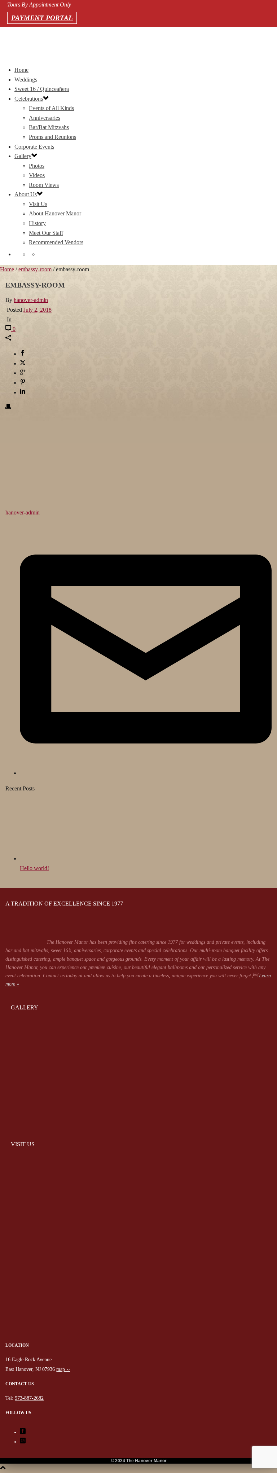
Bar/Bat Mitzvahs (49, 127)
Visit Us (38, 204)
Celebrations (28, 99)
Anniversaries (44, 118)
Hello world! (34, 868)
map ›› (63, 1369)
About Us (25, 194)
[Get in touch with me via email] (146, 773)
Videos (37, 175)
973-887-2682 (8, 43)
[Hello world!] (59, 858)
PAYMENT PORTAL (42, 18)
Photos (36, 166)
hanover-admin (31, 300)
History (37, 223)
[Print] (8, 407)
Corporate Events (34, 147)
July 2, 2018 (37, 310)
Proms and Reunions (52, 137)
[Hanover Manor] (138, 1339)
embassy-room (35, 269)
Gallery (22, 156)
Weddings (25, 79)
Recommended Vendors (56, 242)
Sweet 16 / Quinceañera (41, 89)
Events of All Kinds (51, 108)
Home (21, 70)
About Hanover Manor (55, 213)
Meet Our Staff (46, 233)
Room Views (44, 185)
